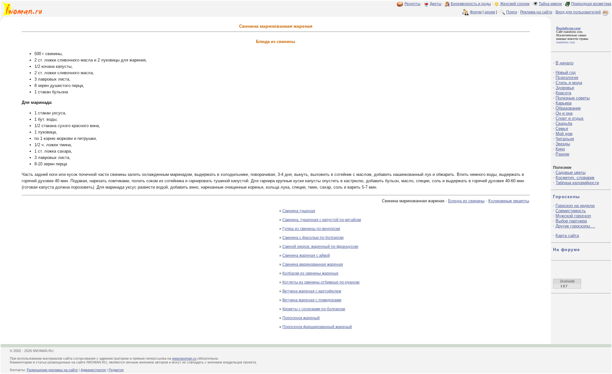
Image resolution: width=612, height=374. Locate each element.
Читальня (565, 138)
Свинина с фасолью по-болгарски (313, 237)
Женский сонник (514, 4)
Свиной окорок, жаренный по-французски (320, 246)
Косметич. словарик (575, 177)
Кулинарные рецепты (508, 200)
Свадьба (564, 123)
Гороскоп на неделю (575, 205)
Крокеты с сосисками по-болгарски (313, 309)
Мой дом (564, 133)
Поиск (511, 12)
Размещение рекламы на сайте (52, 370)
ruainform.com (573, 31)
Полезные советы (573, 98)
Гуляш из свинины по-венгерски (311, 229)
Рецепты (412, 4)
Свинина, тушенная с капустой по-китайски (321, 220)
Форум (476, 12)
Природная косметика (591, 4)
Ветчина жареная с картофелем (311, 291)
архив (489, 12)
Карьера (564, 103)
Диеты (435, 4)
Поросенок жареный (301, 318)
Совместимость (571, 210)
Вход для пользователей (578, 12)
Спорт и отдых (570, 118)
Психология (567, 77)
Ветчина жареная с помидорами (311, 300)
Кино (560, 149)
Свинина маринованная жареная (312, 264)
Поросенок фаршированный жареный (317, 327)
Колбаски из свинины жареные (310, 273)
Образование (568, 108)
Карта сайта (567, 235)
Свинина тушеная (298, 211)
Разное (562, 154)
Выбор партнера (571, 221)
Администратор (93, 370)
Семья (562, 128)
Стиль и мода (569, 82)
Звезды (563, 143)
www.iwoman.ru (184, 358)
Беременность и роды (471, 4)
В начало (564, 63)
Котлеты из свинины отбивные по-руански (321, 282)
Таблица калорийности (577, 182)
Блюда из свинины (466, 200)
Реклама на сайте (536, 12)
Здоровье (565, 87)
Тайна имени (550, 4)
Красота (563, 92)
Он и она (564, 113)
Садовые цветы (571, 172)
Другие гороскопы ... (575, 226)
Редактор (116, 370)
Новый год (566, 72)
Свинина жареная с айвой (306, 255)
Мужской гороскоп (573, 215)
